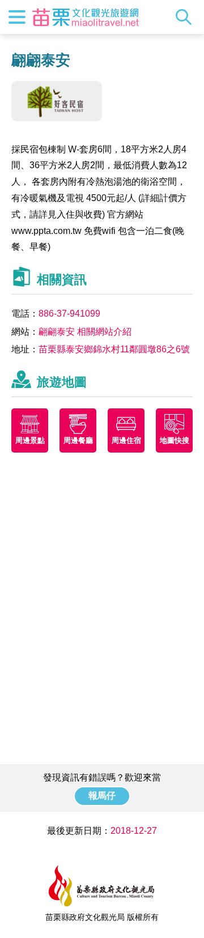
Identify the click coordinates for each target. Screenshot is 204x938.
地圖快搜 (174, 440)
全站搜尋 (186, 17)
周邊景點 (30, 440)
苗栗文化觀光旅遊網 (85, 17)
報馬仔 (102, 795)
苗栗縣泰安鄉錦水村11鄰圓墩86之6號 (114, 349)
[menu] (17, 17)
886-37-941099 (69, 313)
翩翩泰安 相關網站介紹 (85, 331)
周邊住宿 (126, 440)
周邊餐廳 (78, 440)
